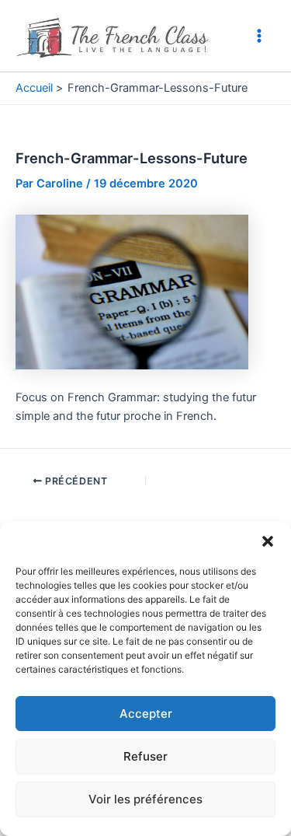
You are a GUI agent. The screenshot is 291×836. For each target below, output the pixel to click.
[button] (267, 541)
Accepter (146, 713)
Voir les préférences (145, 799)
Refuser (145, 756)
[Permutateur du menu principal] (259, 35)
